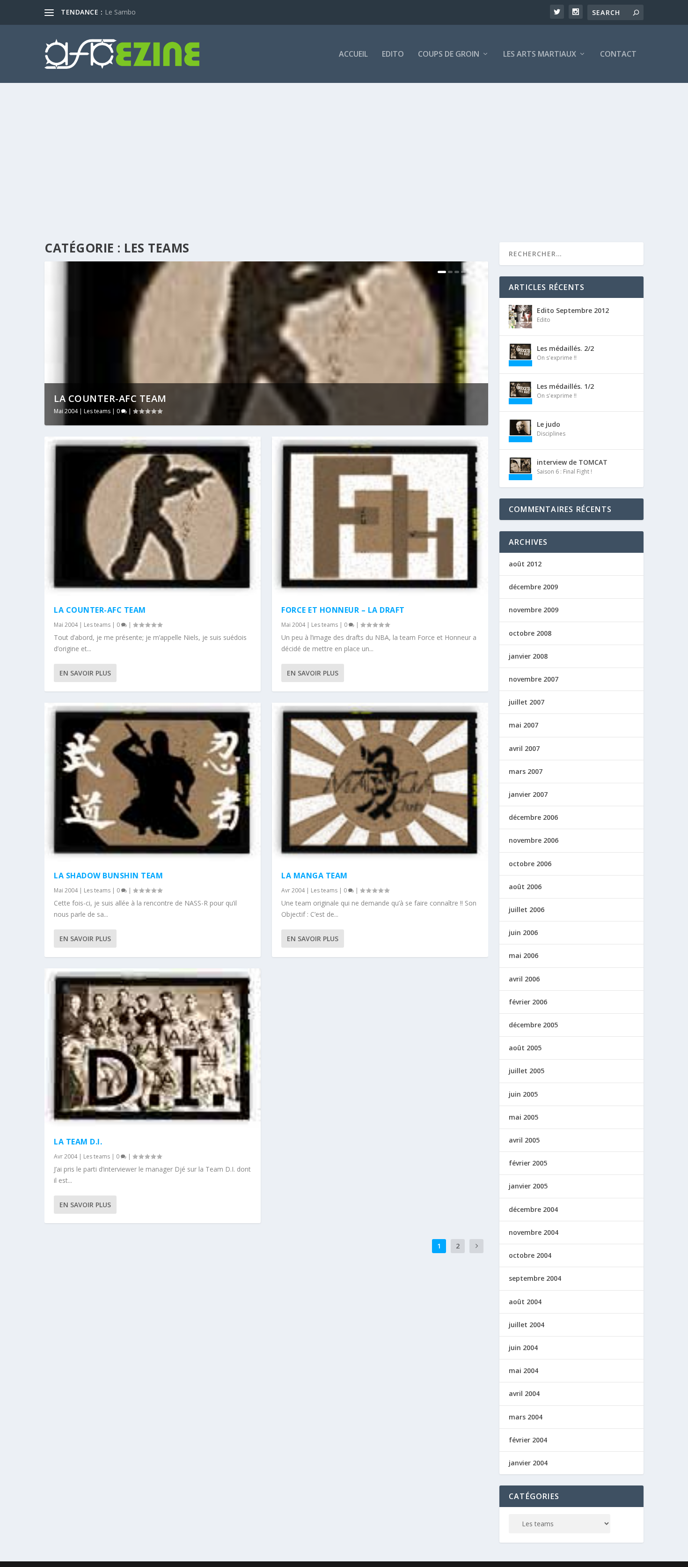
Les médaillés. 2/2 (565, 348)
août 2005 (525, 1047)
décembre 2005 (533, 1024)
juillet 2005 (526, 1070)
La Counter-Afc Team (110, 398)
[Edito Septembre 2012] (520, 316)
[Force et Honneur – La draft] (380, 516)
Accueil (353, 54)
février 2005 (528, 1163)
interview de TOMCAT (572, 462)
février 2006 (528, 1001)
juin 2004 (523, 1347)
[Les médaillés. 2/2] (520, 354)
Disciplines (551, 434)
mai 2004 (523, 1370)
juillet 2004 (526, 1324)
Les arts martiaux (539, 54)
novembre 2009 (533, 609)
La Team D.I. (78, 1141)
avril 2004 (524, 1393)
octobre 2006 (530, 863)
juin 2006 (523, 932)
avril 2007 (524, 748)
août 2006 (525, 886)
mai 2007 (523, 724)
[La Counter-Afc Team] (152, 516)
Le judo (548, 424)
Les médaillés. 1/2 (565, 386)
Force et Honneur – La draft (343, 610)
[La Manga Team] (380, 782)
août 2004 (525, 1301)
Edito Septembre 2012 (573, 310)
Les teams (97, 411)
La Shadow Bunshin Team (108, 875)
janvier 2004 (528, 1462)
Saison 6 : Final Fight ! (564, 471)
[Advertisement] (344, 153)
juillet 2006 (526, 909)
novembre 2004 (533, 1232)
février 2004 (528, 1439)
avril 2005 (524, 1140)
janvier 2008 (528, 656)
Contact (618, 54)
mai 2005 (523, 1117)
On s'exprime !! (557, 358)
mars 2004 (525, 1416)
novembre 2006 (533, 840)
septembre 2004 (535, 1278)
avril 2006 (524, 978)
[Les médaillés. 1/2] (520, 392)
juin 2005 (523, 1094)
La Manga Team (314, 875)
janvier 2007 (528, 794)
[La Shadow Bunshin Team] (152, 782)
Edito (393, 54)
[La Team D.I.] (152, 1048)
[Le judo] (520, 430)
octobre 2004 (530, 1255)
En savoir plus (85, 672)
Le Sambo (120, 11)
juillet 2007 (526, 702)
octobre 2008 (530, 633)
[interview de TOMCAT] (520, 468)
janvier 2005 (528, 1185)
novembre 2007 (533, 679)
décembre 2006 (533, 817)
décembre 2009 (533, 586)
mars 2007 (525, 771)
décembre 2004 (533, 1209)
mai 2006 (523, 955)
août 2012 (525, 563)
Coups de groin (448, 54)
